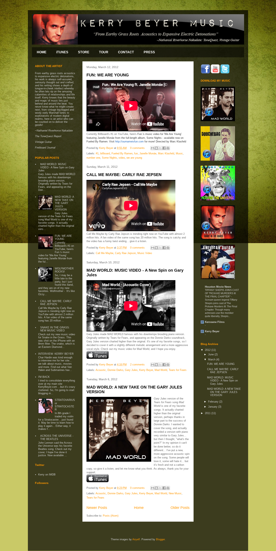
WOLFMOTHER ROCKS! (64, 270)
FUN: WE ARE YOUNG (107, 75)
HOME (41, 52)
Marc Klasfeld (166, 153)
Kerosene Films (214, 322)
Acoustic (101, 370)
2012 (208, 349)
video (122, 157)
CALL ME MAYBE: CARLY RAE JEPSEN (123, 174)
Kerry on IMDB (47, 474)
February (213, 401)
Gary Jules (131, 370)
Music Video (144, 253)
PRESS (149, 52)
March (212, 359)
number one (93, 157)
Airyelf (136, 539)
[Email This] (153, 148)
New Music (175, 493)
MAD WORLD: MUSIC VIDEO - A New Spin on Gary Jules (56, 167)
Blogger (160, 539)
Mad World (161, 370)
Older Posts (180, 508)
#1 (97, 153)
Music (179, 153)
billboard (105, 153)
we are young (134, 157)
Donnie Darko (115, 370)
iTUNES (62, 52)
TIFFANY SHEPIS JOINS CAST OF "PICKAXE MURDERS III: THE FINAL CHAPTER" (222, 293)
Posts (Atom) (110, 515)
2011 (208, 413)
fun (136, 153)
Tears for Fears (177, 370)
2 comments (137, 364)
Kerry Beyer (106, 147)
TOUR (103, 52)
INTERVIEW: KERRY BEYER (56, 353)
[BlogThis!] (156, 148)
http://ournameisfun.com (129, 141)
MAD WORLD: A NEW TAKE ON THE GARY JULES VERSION (64, 203)
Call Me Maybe (104, 253)
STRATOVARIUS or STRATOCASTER (65, 404)
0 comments (137, 147)
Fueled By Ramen (122, 153)
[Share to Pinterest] (168, 148)
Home (139, 508)
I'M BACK (44, 376)
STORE (83, 52)
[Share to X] (160, 148)
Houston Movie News (218, 286)
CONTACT (126, 52)
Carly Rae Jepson (125, 253)
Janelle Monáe (147, 153)
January (213, 406)
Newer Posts (96, 508)
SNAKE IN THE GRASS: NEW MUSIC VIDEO (55, 329)
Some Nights (109, 157)
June (211, 354)
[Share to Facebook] (164, 148)
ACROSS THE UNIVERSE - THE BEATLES (56, 437)
